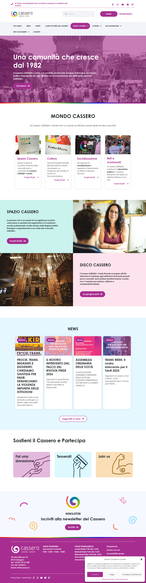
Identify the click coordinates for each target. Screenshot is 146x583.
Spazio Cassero (79, 26)
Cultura (95, 26)
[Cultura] (58, 144)
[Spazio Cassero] (28, 144)
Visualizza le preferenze (131, 574)
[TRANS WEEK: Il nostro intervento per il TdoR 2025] (117, 372)
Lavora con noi (113, 550)
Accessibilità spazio (115, 553)
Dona (109, 14)
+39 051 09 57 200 (21, 562)
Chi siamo (17, 26)
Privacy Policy (15, 578)
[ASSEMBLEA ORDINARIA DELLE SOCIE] (88, 372)
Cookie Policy (26, 578)
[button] (141, 559)
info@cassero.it (23, 568)
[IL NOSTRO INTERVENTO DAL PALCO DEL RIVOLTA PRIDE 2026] (58, 372)
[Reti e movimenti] (117, 144)
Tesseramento (125, 14)
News (28, 26)
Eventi (37, 26)
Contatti (36, 32)
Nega (112, 574)
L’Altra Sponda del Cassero (56, 26)
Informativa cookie (108, 579)
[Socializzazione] (88, 144)
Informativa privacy (121, 579)
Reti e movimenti (20, 32)
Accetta (95, 574)
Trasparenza (112, 546)
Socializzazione (112, 26)
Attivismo (21, 340)
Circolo (79, 340)
